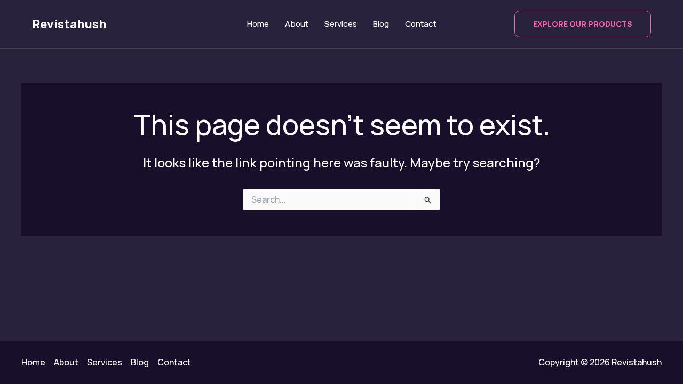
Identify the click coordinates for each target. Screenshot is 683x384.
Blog (381, 23)
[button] (582, 24)
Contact (420, 23)
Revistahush (69, 24)
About (296, 23)
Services (340, 23)
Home (258, 23)
